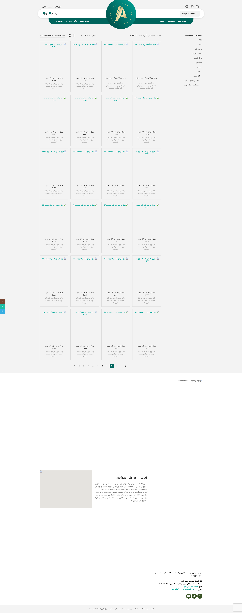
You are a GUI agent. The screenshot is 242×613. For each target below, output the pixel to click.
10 (84, 366)
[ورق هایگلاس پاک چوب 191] (146, 59)
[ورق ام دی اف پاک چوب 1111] (54, 274)
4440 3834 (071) (188, 14)
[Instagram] (188, 596)
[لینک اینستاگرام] (197, 7)
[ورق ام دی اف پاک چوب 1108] (54, 166)
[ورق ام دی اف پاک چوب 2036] (146, 166)
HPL (200, 44)
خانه (159, 35)
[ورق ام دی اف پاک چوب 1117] (115, 274)
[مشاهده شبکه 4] (70, 35)
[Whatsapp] (199, 596)
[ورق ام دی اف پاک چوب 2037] (146, 274)
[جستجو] (56, 13)
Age (199, 67)
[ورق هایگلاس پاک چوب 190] (115, 59)
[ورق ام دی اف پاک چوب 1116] (54, 220)
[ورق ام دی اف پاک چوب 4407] (84, 113)
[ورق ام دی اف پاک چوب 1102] (84, 59)
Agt (199, 71)
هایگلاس (198, 62)
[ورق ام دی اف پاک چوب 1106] (115, 327)
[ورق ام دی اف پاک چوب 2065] (84, 327)
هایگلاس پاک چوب (191, 85)
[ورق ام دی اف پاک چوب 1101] (84, 166)
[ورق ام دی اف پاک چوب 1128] (115, 220)
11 (79, 366)
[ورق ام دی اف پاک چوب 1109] (146, 327)
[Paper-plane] (194, 596)
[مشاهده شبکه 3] (74, 35)
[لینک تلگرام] (187, 7)
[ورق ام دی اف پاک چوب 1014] (146, 113)
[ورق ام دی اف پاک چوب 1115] (84, 220)
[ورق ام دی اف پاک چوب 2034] (54, 59)
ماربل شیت (198, 58)
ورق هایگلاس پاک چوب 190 (115, 78)
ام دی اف (198, 49)
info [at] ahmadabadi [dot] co (184, 589)
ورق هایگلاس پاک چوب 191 (146, 78)
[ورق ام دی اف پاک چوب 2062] (54, 327)
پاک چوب (197, 76)
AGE (200, 40)
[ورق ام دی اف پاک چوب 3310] (146, 220)
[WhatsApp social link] (192, 7)
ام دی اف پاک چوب (191, 80)
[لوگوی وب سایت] (121, 14)
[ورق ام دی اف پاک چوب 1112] (84, 274)
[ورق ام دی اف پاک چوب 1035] (115, 113)
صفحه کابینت (197, 53)
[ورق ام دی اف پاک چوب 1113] (115, 166)
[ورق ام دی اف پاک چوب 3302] (54, 113)
